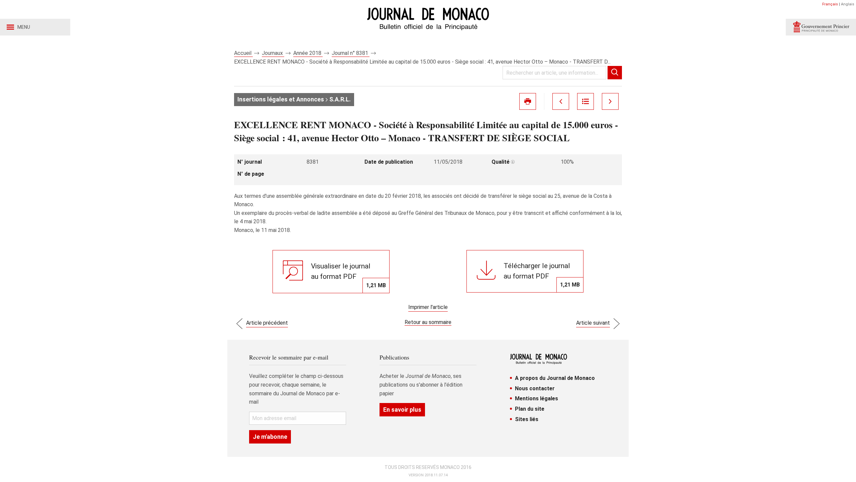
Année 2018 (308, 53)
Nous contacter (535, 388)
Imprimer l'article (428, 307)
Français (830, 4)
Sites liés (526, 419)
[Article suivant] (610, 101)
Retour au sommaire (428, 322)
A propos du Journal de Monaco (555, 378)
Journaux (273, 53)
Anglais (847, 4)
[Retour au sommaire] (585, 101)
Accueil (243, 53)
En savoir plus (402, 409)
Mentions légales (536, 398)
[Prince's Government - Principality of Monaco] (821, 27)
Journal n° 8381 (350, 53)
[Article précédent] (560, 101)
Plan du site (529, 409)
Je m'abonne (270, 436)
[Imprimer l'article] (527, 101)
